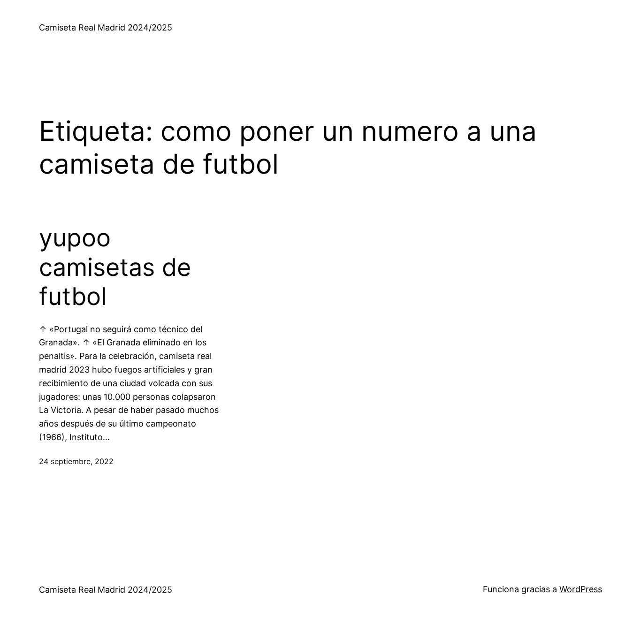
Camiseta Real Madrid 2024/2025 (105, 27)
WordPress (580, 589)
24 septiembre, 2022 (76, 461)
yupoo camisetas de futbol (115, 267)
